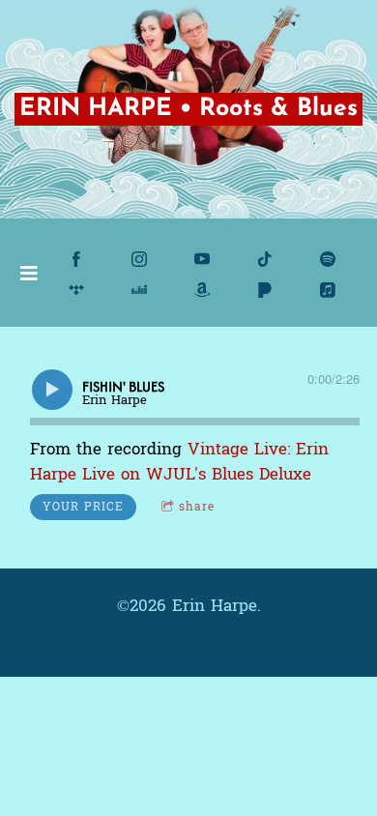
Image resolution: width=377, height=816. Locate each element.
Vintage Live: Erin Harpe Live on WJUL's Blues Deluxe (179, 461)
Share (197, 506)
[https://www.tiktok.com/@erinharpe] (265, 259)
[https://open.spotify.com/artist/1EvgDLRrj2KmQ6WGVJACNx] (327, 259)
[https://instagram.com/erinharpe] (139, 259)
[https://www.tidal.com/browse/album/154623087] (76, 290)
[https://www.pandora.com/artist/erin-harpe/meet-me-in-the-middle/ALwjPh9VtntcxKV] (265, 290)
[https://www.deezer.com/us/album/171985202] (139, 290)
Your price (83, 506)
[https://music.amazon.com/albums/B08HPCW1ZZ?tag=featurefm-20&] (202, 290)
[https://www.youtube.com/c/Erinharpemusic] (202, 259)
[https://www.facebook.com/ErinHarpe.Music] (76, 259)
